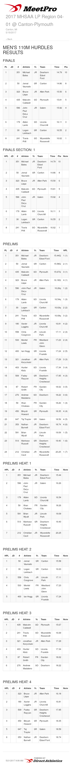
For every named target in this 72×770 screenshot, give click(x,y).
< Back (9, 38)
